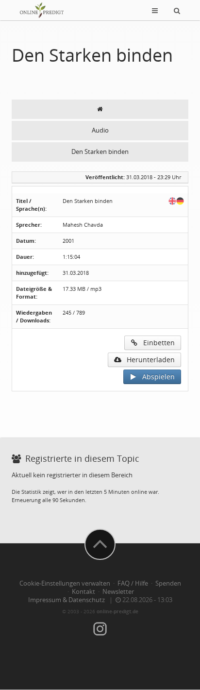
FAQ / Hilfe (132, 583)
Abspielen (155, 376)
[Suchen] (177, 10)
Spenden (168, 583)
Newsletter (118, 592)
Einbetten (156, 342)
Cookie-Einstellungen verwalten (64, 583)
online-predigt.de (117, 611)
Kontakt (83, 592)
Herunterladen (148, 359)
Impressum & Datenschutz (66, 600)
